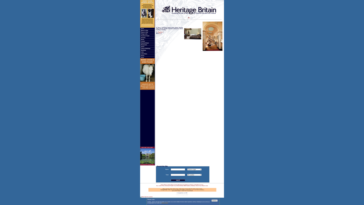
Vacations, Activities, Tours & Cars (193, 185)
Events (142, 55)
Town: (167, 174)
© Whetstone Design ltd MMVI (182, 194)
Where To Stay (144, 30)
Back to (160, 32)
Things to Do (144, 34)
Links (142, 52)
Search (142, 46)
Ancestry (143, 37)
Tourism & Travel (145, 35)
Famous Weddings (145, 48)
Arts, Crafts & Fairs (160, 185)
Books (142, 39)
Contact (143, 41)
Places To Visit (174, 184)
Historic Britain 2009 (181, 185)
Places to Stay (167, 184)
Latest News (144, 53)
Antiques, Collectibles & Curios (196, 184)
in (160, 33)
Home (142, 28)
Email (203, 185)
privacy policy (165, 202)
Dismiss (214, 200)
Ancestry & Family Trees (170, 185)
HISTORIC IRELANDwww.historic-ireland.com (147, 156)
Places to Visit (144, 32)
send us (193, 189)
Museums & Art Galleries (183, 184)
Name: (167, 169)
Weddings (143, 50)
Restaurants (144, 44)
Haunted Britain (145, 43)
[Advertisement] (147, 118)
